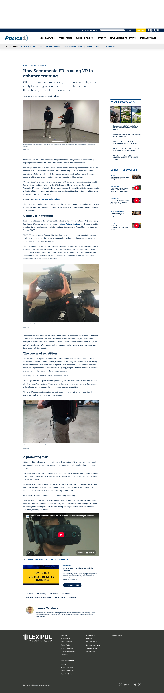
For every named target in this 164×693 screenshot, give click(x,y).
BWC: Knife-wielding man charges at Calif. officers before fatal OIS (119, 202)
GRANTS (132, 38)
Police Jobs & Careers (117, 211)
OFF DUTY (102, 38)
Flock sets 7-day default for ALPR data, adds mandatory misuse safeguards (126, 149)
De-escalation (29, 594)
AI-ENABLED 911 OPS (28, 47)
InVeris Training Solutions (70, 224)
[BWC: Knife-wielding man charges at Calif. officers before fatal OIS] (136, 200)
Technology (72, 597)
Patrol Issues (54, 594)
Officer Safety (41, 594)
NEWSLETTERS (131, 30)
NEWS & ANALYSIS (47, 38)
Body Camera (114, 186)
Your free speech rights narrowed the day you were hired (119, 214)
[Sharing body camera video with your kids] (136, 177)
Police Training (60, 597)
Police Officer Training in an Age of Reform (38, 597)
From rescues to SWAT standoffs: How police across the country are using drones (126, 127)
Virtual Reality (42, 65)
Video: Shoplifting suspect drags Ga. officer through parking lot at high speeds (119, 189)
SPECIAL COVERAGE (148, 38)
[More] (55, 38)
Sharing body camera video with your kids (119, 178)
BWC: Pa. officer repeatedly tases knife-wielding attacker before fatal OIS (126, 142)
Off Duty (112, 175)
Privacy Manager (117, 635)
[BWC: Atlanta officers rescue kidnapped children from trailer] (136, 225)
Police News (66, 594)
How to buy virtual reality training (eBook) (78, 569)
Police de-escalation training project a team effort (48, 559)
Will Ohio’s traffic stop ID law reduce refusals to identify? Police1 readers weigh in (125, 157)
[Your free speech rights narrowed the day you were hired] (136, 213)
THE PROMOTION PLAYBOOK (50, 47)
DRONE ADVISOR (109, 47)
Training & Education (29, 65)
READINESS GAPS (92, 47)
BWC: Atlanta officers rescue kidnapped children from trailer (120, 227)
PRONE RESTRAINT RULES (73, 47)
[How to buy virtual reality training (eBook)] (41, 575)
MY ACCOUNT (141, 30)
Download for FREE (72, 585)
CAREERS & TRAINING (84, 38)
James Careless (52, 96)
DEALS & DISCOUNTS (118, 38)
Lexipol (36, 685)
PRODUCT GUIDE (65, 38)
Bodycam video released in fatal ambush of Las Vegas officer (127, 135)
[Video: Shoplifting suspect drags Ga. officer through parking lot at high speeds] (136, 187)
